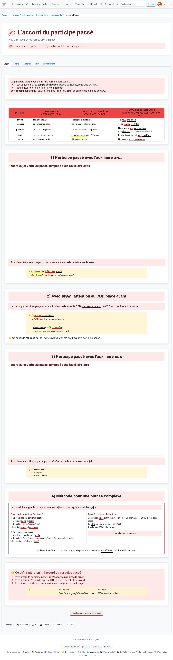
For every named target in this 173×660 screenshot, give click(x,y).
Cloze (49, 652)
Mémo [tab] (16, 64)
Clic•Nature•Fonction (128, 652)
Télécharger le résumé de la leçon (86, 613)
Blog (87, 647)
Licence (97, 647)
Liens (115, 4)
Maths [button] (45, 4)
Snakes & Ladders (88, 656)
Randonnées (17, 4)
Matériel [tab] (27, 64)
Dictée (82, 652)
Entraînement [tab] (49, 64)
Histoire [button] (67, 4)
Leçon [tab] (6, 64)
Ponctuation (70, 652)
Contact (108, 4)
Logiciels (36, 4)
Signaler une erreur (71, 647)
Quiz (59, 652)
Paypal (109, 647)
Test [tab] (37, 64)
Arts (96, 4)
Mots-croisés (109, 652)
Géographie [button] (80, 4)
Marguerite (94, 652)
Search (151, 4)
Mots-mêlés (162, 652)
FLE (90, 4)
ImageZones (15, 652)
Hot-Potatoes (147, 652)
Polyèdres (39, 652)
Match (27, 652)
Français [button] (56, 4)
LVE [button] (27, 4)
